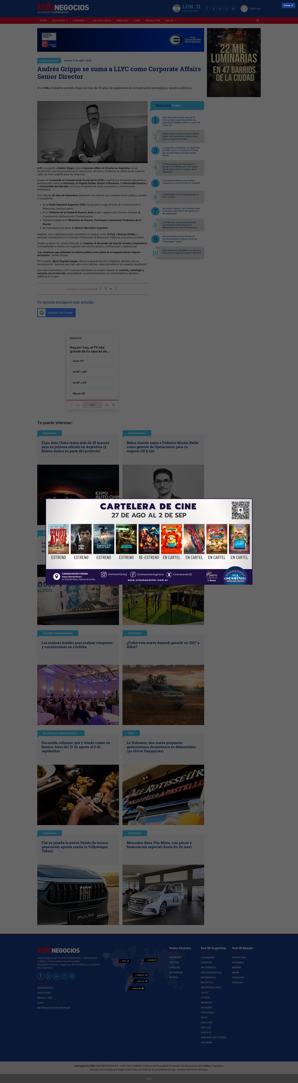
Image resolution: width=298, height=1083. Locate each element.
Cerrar (287, 5)
